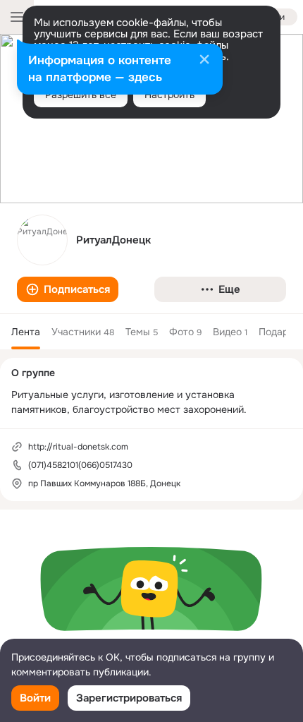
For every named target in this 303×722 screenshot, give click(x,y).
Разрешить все (80, 94)
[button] (67, 289)
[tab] (25, 331)
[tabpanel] (151, 612)
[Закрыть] (204, 60)
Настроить (169, 94)
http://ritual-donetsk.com (78, 446)
